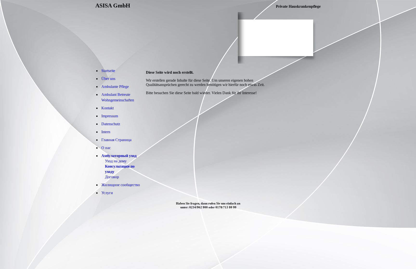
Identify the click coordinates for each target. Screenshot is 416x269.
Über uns (108, 79)
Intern (105, 132)
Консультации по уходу (120, 169)
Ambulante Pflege (115, 87)
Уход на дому (116, 161)
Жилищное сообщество (120, 185)
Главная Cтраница (116, 140)
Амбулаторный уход (118, 156)
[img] (166, 37)
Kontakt (107, 108)
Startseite (108, 71)
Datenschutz (110, 124)
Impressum (109, 116)
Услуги (107, 193)
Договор (112, 177)
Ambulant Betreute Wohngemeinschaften (117, 97)
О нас (106, 148)
